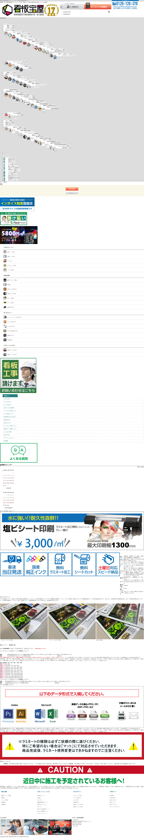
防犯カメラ (49, 107)
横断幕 (33, 41)
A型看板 (3, 802)
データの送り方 (11, 164)
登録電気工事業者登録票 (45, 138)
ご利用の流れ (112, 797)
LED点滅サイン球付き (67, 147)
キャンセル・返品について (10, 426)
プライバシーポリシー (13, 180)
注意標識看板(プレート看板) (12, 91)
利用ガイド (6, 156)
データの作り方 (11, 163)
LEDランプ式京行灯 (12, 289)
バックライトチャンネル (41, 85)
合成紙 (38, 797)
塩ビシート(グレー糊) (18, 32)
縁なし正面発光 (17, 75)
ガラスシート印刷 (9, 30)
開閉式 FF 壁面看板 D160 (49, 105)
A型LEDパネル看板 (21, 128)
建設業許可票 (10, 307)
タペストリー (50, 47)
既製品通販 (7, 275)
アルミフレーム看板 (18, 93)
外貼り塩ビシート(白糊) (26, 36)
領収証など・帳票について (14, 169)
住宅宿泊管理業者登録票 (60, 144)
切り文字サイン (63, 59)
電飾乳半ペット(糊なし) (34, 40)
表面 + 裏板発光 (36, 83)
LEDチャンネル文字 (9, 345)
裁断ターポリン (24, 35)
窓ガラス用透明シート (42, 811)
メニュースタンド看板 (63, 146)
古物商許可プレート (40, 102)
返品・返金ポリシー (13, 166)
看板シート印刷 (10, 25)
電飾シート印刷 (10, 27)
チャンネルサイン (30, 70)
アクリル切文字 (77, 797)
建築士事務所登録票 (25, 130)
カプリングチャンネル (30, 80)
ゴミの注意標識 (17, 113)
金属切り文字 (28, 66)
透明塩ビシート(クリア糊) (46, 44)
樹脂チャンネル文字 (10, 74)
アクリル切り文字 (21, 63)
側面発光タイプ (32, 82)
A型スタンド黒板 (47, 140)
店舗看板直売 (16, 118)
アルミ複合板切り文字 (12, 331)
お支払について (11, 161)
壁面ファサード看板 (12, 280)
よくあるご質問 (11, 172)
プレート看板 (10, 270)
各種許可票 (8, 124)
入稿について (112, 802)
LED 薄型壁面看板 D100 (45, 104)
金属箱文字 (31, 68)
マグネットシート (29, 38)
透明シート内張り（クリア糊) (58, 49)
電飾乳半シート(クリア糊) (23, 33)
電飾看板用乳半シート (42, 802)
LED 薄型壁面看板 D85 (33, 99)
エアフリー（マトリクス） (68, 55)
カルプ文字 (76, 800)
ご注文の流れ (11, 158)
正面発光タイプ (20, 77)
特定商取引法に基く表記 (14, 177)
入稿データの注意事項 (13, 167)
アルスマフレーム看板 (30, 97)
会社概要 (10, 179)
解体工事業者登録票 (55, 143)
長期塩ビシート (41, 795)
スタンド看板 (8, 121)
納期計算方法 (11, 160)
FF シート (45, 46)
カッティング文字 (77, 795)
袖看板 (8, 284)
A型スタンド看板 (17, 127)
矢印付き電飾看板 (51, 141)
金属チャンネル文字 (11, 72)
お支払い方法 (112, 800)
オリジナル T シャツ (10, 125)
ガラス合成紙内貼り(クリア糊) (43, 43)
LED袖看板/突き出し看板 (23, 94)
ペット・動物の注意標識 (38, 100)
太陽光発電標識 (54, 108)
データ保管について (13, 174)
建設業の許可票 (39, 136)
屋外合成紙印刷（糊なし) (60, 51)
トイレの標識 (20, 114)
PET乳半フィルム (41, 804)
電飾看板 (3, 804)
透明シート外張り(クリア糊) (65, 54)
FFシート (39, 806)
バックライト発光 (25, 79)
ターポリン (8, 28)
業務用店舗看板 (13, 89)
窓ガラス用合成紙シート (43, 809)
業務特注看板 (36, 87)
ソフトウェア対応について (14, 171)
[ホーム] (2, 20)
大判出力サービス (8, 247)
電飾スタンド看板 (9, 122)
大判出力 (6, 23)
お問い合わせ (11, 175)
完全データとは (113, 804)
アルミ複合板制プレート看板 (27, 96)
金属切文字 (76, 802)
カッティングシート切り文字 (20, 61)
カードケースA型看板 (33, 133)
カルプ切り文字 (24, 64)
